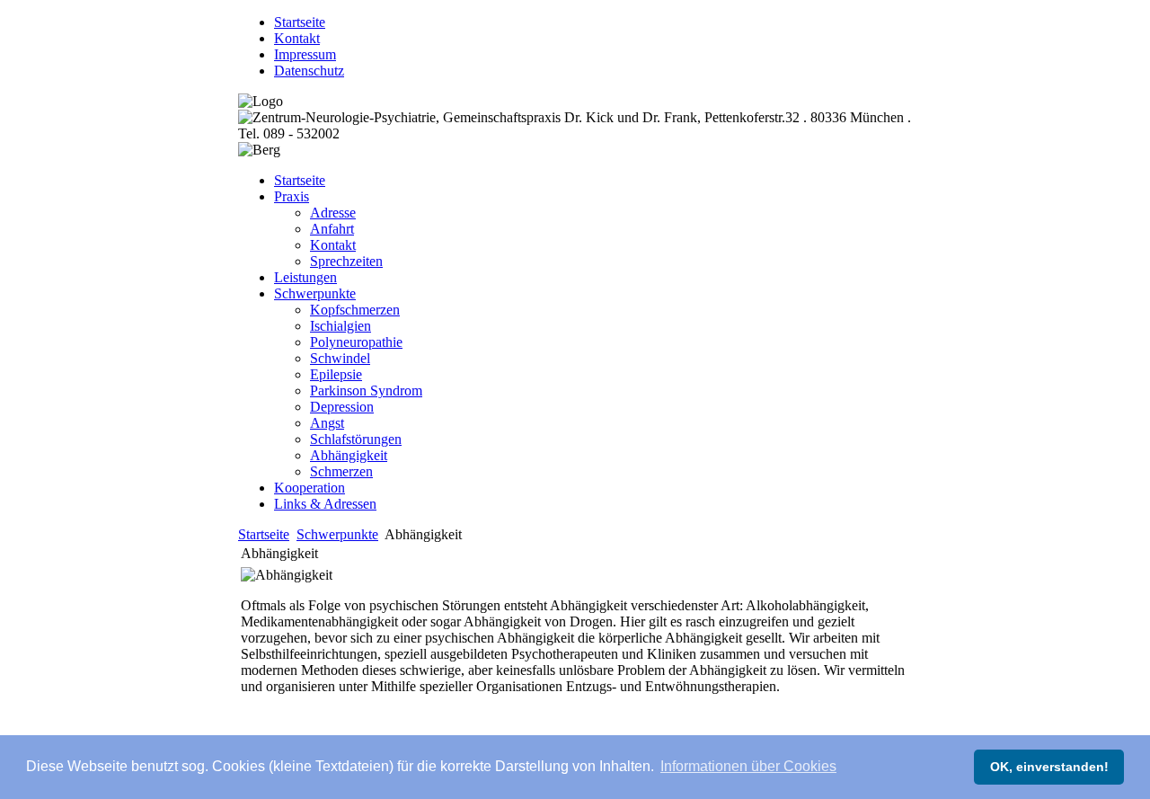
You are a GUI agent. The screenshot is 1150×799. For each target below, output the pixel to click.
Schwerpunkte (337, 534)
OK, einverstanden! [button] (1049, 766)
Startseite (263, 534)
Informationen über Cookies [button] (748, 766)
